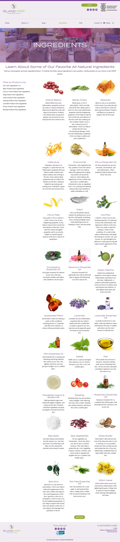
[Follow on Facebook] (88, 10)
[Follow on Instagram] (91, 10)
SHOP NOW (79, 517)
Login (89, 5)
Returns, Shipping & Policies (108, 530)
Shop (43, 23)
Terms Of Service (112, 532)
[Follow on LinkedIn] (94, 10)
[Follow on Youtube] (96, 10)
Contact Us (98, 23)
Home (7, 23)
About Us (24, 23)
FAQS (115, 528)
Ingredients (63, 23)
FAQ (80, 23)
